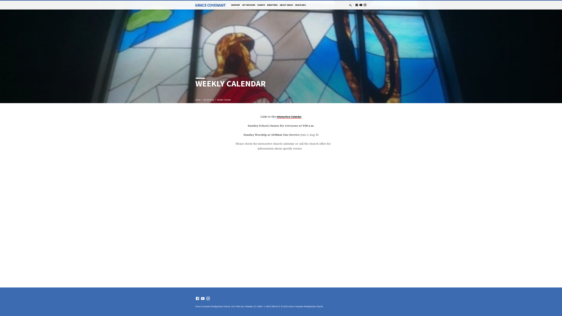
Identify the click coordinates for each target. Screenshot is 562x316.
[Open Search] (350, 5)
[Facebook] (356, 5)
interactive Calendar (289, 116)
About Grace (286, 5)
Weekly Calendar (224, 100)
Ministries (272, 5)
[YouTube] (361, 5)
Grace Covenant (210, 5)
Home (197, 100)
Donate (261, 5)
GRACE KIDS (300, 5)
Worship (235, 5)
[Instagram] (365, 5)
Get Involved (248, 5)
